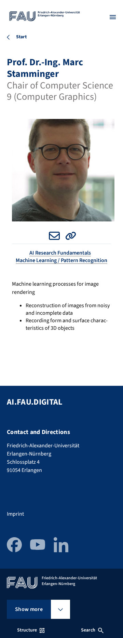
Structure (27, 630)
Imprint (15, 514)
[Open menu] (112, 17)
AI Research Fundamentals (60, 253)
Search (88, 630)
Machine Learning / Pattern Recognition (61, 260)
